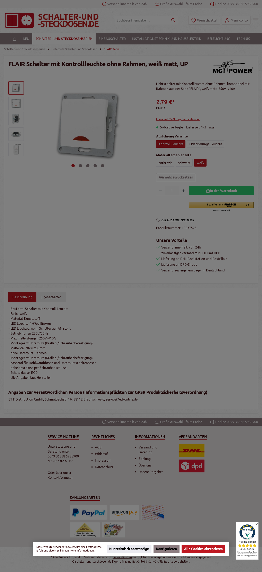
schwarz (184, 163)
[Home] (14, 38)
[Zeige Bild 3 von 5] (87, 165)
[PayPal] (88, 512)
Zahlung (145, 459)
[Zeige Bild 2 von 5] (80, 165)
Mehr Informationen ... (83, 550)
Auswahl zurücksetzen (176, 177)
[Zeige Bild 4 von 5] (95, 165)
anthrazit (165, 163)
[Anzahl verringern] (160, 190)
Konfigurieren (166, 549)
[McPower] (233, 66)
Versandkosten (122, 557)
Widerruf (101, 454)
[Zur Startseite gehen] (55, 20)
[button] (221, 207)
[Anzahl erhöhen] (183, 190)
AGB (98, 447)
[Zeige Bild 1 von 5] (73, 165)
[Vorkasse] (152, 512)
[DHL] (192, 450)
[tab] (22, 297)
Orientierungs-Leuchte (205, 144)
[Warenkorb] (255, 19)
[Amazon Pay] (124, 512)
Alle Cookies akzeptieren (203, 549)
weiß (200, 163)
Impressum (103, 460)
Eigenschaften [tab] (51, 297)
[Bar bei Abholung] (113, 530)
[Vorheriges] (32, 125)
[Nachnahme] (85, 530)
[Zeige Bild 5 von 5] (102, 165)
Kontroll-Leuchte (170, 144)
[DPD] (192, 466)
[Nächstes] (143, 125)
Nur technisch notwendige (129, 549)
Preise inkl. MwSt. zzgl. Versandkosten (178, 119)
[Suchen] (173, 20)
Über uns (145, 465)
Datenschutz (104, 467)
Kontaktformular (60, 477)
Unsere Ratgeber (151, 472)
